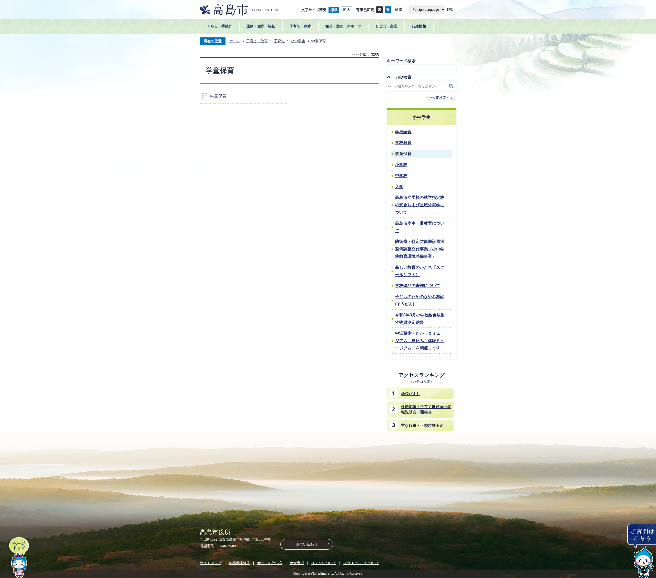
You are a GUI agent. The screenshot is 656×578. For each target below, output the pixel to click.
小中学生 (298, 41)
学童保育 (218, 96)
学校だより (410, 393)
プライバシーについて (361, 563)
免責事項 (297, 563)
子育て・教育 (257, 41)
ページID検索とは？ (441, 98)
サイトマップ (210, 563)
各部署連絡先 (239, 563)
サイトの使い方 (269, 563)
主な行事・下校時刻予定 (422, 425)
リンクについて (323, 563)
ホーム (234, 41)
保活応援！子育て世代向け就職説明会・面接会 (426, 409)
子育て (279, 41)
